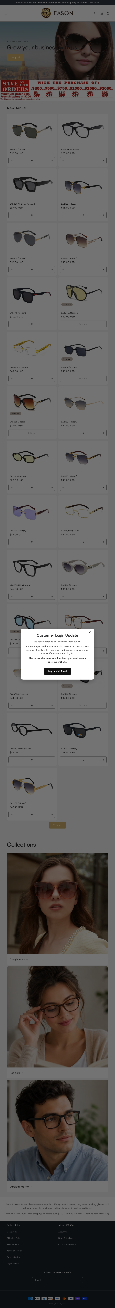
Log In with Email (57, 671)
